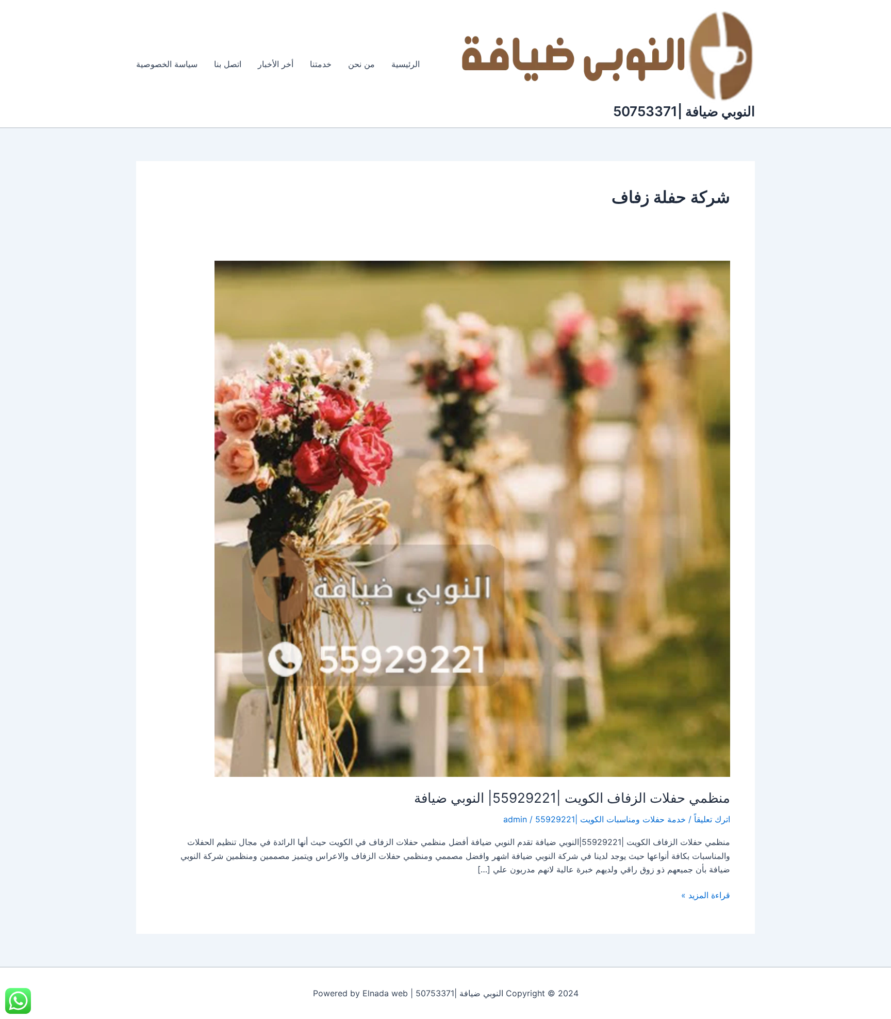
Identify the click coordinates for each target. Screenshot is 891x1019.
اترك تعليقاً (712, 819)
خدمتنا (321, 64)
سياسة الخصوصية (166, 64)
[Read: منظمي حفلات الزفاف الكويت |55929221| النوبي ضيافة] (472, 518)
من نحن (361, 64)
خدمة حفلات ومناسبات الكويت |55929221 (610, 819)
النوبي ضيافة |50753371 (684, 111)
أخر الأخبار (275, 64)
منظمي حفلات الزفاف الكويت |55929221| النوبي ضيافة (572, 798)
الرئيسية (405, 64)
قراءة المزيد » (705, 894)
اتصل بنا (227, 64)
